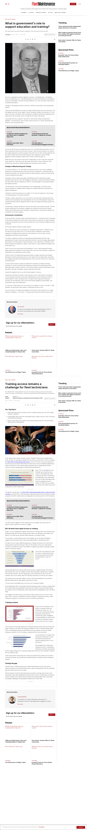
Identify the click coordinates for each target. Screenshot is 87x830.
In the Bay (31, 12)
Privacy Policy (41, 826)
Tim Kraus (7, 34)
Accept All (81, 827)
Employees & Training (60, 12)
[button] (6, 4)
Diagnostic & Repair (41, 12)
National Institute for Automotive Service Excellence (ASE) (28, 398)
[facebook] (25, 39)
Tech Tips (50, 12)
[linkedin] (28, 39)
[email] (34, 39)
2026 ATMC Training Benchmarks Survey (18, 462)
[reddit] (32, 39)
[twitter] (30, 39)
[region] (43, 827)
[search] (8, 4)
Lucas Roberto (22, 686)
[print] (54, 39)
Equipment (24, 12)
